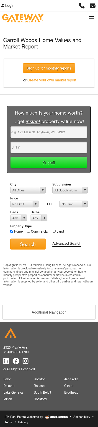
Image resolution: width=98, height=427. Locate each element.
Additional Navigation (49, 312)
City (13, 184)
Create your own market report (51, 80)
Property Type (21, 226)
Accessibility (81, 416)
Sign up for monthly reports (49, 68)
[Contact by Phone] (82, 5)
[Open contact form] (92, 5)
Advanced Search (66, 243)
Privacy (23, 422)
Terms (9, 422)
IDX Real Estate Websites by (24, 416)
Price (14, 198)
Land (60, 231)
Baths (35, 212)
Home (18, 231)
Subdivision (61, 184)
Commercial (39, 231)
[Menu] (91, 18)
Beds (14, 212)
